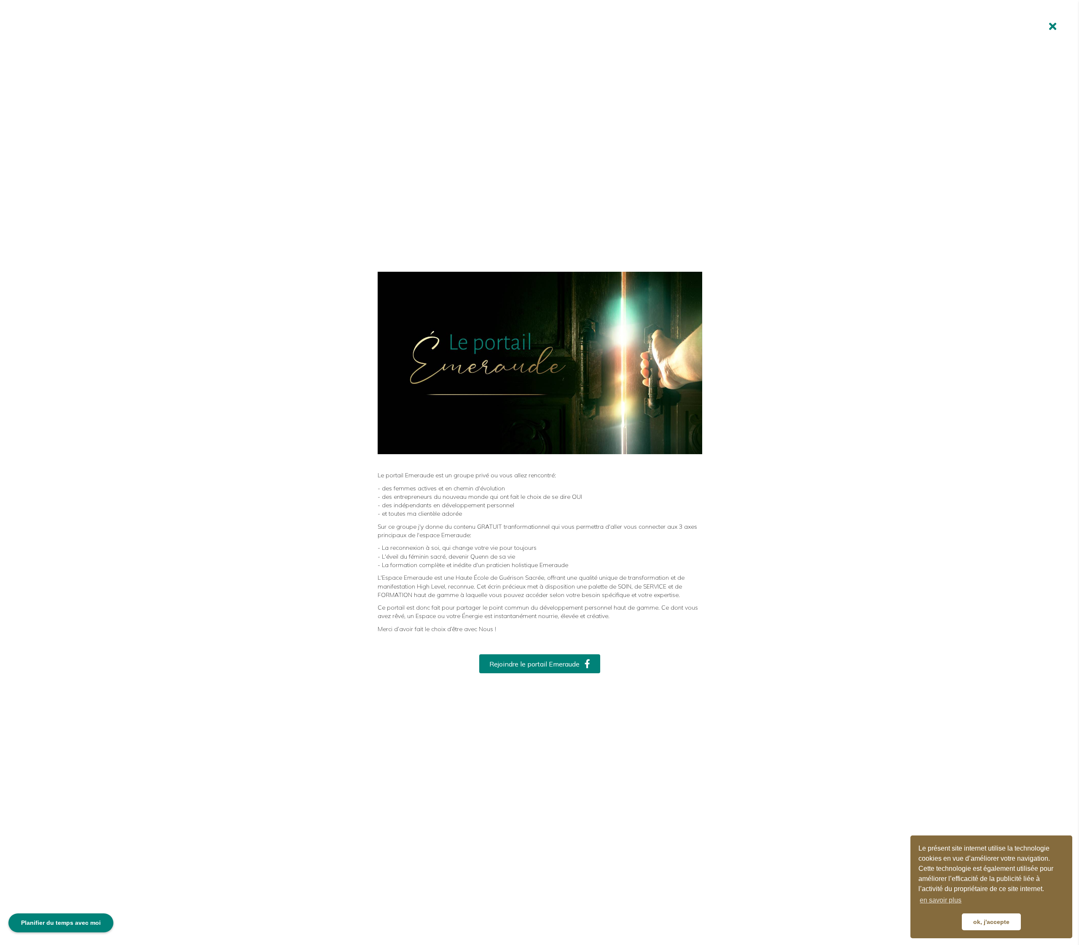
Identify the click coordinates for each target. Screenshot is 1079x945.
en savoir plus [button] (940, 900)
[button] (539, 663)
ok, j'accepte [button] (991, 921)
